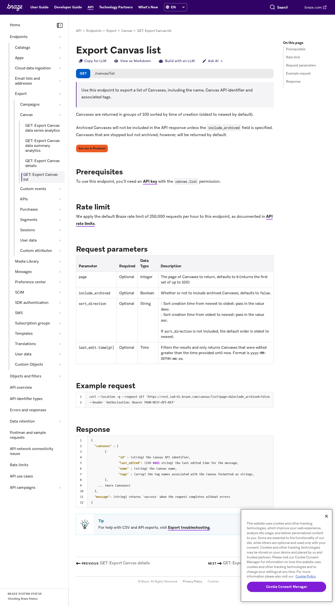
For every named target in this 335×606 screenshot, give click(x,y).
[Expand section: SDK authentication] (60, 303)
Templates (24, 333)
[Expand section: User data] (60, 240)
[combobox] (282, 7)
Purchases (29, 209)
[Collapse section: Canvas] (60, 115)
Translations (25, 343)
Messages (23, 271)
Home (15, 25)
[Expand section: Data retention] (60, 421)
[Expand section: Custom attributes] (60, 251)
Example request (298, 73)
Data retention (22, 421)
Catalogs (22, 47)
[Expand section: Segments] (60, 220)
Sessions (27, 230)
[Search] (272, 7)
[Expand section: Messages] (60, 272)
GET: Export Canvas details (42, 163)
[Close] (326, 516)
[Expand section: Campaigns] (60, 104)
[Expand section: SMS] (60, 313)
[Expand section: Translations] (60, 344)
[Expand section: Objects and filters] (60, 376)
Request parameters (301, 65)
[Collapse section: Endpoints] (60, 37)
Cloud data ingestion (33, 68)
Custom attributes (36, 250)
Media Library (27, 261)
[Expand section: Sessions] (60, 230)
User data (28, 240)
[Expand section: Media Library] (60, 261)
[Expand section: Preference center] (60, 282)
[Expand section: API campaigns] (60, 487)
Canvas (26, 114)
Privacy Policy (192, 581)
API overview (21, 387)
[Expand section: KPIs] (60, 199)
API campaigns (22, 487)
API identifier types (26, 398)
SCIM (19, 292)
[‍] (167, 7)
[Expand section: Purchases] (60, 209)
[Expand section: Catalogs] (60, 48)
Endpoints (18, 36)
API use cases (21, 476)
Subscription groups (32, 323)
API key (150, 181)
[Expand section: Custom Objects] (60, 364)
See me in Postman (91, 148)
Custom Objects (29, 364)
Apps (19, 57)
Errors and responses (28, 410)
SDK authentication (32, 302)
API (78, 31)
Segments (28, 219)
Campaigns (29, 104)
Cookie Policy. (306, 576)
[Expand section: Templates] (60, 333)
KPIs (24, 199)
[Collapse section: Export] (60, 94)
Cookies (213, 581)
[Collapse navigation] (60, 25)
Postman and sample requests (28, 435)
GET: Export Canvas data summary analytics (42, 145)
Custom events (33, 188)
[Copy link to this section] (128, 171)
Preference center (30, 282)
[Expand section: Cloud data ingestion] (60, 68)
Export (21, 93)
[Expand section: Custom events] (60, 189)
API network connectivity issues (31, 451)
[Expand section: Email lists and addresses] (60, 81)
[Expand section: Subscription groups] (60, 323)
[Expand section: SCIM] (60, 292)
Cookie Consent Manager (286, 587)
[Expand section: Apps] (60, 58)
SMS (19, 312)
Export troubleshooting (189, 527)
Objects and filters (25, 376)
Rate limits (19, 465)
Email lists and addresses (27, 81)
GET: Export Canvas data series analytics (42, 128)
